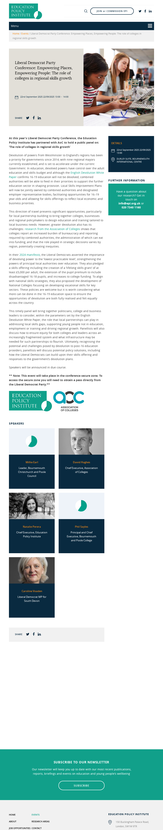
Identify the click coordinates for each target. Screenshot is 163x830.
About (12, 821)
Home (16, 33)
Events (25, 33)
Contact (37, 828)
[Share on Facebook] (33, 117)
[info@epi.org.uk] (77, 11)
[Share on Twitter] (27, 117)
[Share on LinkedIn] (39, 117)
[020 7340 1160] (69, 11)
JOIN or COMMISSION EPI (112, 11)
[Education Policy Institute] (25, 11)
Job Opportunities (19, 828)
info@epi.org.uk (129, 203)
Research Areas (40, 821)
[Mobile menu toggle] (150, 26)
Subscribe (81, 785)
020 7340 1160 (131, 207)
